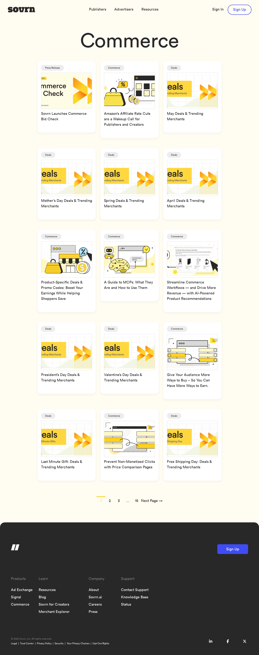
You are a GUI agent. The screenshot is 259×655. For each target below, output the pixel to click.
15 (136, 500)
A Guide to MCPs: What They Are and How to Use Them (128, 285)
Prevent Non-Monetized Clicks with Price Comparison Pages (129, 464)
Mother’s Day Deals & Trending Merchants (66, 203)
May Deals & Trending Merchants (185, 116)
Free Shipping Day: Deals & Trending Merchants (189, 464)
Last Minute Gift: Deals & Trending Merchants (61, 464)
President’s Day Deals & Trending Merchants (60, 377)
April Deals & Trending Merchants (185, 203)
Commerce (114, 67)
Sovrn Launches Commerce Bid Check (64, 116)
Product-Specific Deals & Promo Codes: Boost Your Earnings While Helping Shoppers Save (62, 290)
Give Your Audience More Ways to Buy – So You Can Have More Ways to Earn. (188, 380)
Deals (174, 67)
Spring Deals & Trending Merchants (124, 203)
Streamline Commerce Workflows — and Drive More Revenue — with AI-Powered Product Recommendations (191, 290)
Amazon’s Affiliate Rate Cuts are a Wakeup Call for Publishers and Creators (127, 119)
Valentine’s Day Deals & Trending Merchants (123, 377)
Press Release (52, 67)
